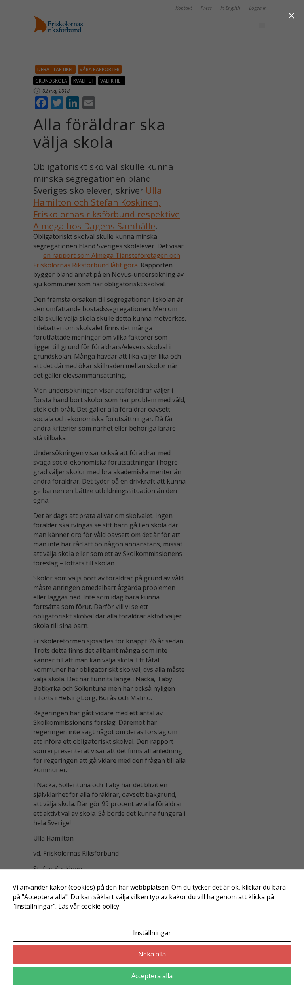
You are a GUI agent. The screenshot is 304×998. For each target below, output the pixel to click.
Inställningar (152, 932)
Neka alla (152, 954)
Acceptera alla (152, 976)
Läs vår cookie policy (88, 906)
